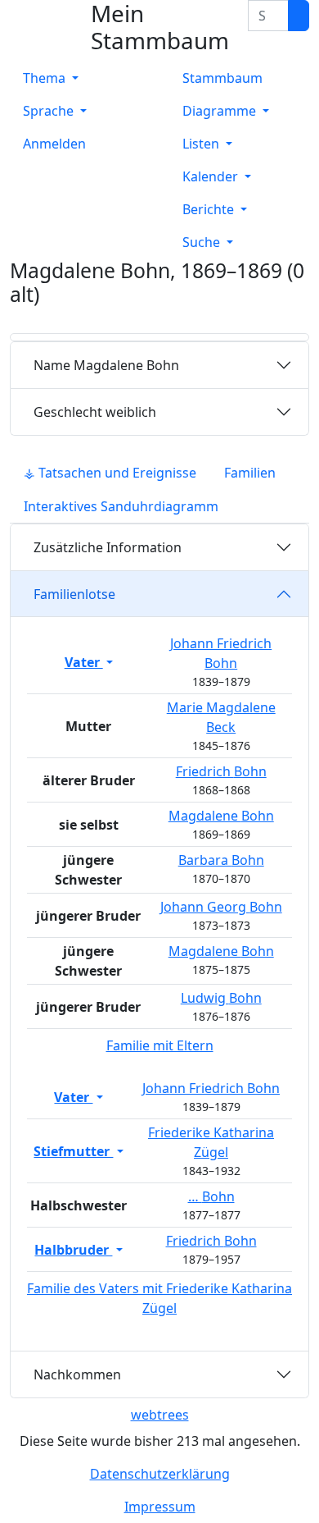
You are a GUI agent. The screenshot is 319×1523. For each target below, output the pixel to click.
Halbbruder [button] (73, 1250)
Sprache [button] (50, 111)
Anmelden (54, 144)
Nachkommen (77, 1374)
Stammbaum (222, 78)
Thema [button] (46, 78)
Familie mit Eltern (159, 1045)
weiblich (95, 412)
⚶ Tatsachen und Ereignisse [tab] (110, 473)
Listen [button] (202, 144)
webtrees (160, 1415)
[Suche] (298, 15)
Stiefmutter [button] (73, 1151)
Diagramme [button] (220, 111)
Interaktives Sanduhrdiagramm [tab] (121, 506)
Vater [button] (84, 662)
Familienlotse (74, 594)
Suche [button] (202, 242)
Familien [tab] (250, 473)
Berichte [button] (209, 209)
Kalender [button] (211, 176)
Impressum (159, 1507)
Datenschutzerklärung (160, 1474)
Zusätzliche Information (108, 547)
